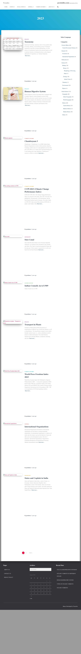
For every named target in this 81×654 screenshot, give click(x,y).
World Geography (67, 100)
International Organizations (36, 426)
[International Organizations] (12, 423)
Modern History (29, 283)
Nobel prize (64, 59)
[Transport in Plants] (12, 322)
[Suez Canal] (12, 236)
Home (6, 6)
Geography (28, 237)
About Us (51, 6)
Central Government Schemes (69, 48)
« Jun (31, 598)
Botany (64, 68)
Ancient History (66, 105)
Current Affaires (40, 6)
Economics (64, 53)
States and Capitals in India (36, 478)
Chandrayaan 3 (31, 141)
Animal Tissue (67, 79)
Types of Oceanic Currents (65, 584)
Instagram (10, 606)
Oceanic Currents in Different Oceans (66, 575)
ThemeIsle (75, 606)
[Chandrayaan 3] (12, 138)
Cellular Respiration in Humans (67, 569)
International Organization (68, 56)
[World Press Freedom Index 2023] (12, 371)
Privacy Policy (8, 577)
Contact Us (7, 573)
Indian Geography (67, 97)
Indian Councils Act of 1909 (36, 285)
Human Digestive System (35, 91)
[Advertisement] (38, 68)
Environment (65, 85)
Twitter (7, 606)
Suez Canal (29, 239)
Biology (27, 39)
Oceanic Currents (62, 587)
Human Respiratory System (65, 580)
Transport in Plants (33, 324)
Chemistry (64, 82)
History (64, 103)
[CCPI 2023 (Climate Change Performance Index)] (12, 186)
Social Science (21, 6)
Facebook (4, 606)
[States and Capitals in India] (12, 475)
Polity (63, 114)
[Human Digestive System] (12, 93)
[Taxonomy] (12, 44)
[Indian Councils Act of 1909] (12, 282)
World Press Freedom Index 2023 (36, 375)
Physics (64, 88)
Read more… (28, 55)
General (30, 6)
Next (30, 552)
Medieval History (67, 108)
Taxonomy (29, 41)
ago (33, 81)
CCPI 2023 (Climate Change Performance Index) (37, 190)
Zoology (65, 76)
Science (12, 6)
